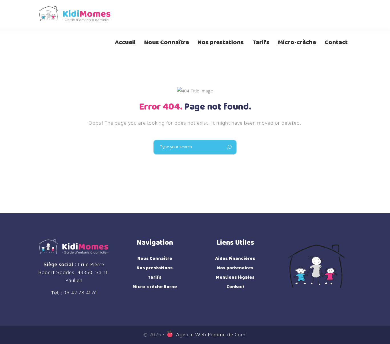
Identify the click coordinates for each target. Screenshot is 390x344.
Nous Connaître (154, 258)
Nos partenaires (235, 268)
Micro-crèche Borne (154, 286)
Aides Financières (235, 258)
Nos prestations (154, 268)
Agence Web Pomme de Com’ (211, 334)
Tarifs (155, 277)
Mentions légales (235, 277)
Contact (235, 286)
